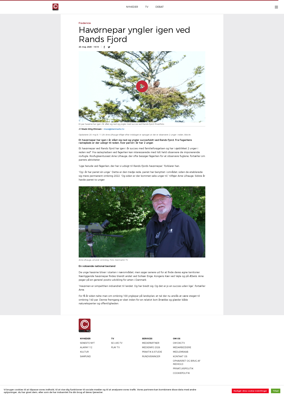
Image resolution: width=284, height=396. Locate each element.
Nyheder (85, 338)
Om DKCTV (179, 343)
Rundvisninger (151, 356)
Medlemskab (180, 352)
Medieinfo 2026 (151, 347)
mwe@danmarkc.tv (114, 129)
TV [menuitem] (146, 6)
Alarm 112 (86, 347)
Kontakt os (180, 356)
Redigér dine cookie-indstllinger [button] (250, 391)
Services (147, 338)
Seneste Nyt (87, 343)
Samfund (85, 356)
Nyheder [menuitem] (132, 6)
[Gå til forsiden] (55, 6)
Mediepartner (150, 343)
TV (112, 338)
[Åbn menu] (275, 7)
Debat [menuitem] (159, 6)
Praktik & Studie (152, 352)
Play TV (115, 347)
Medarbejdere (182, 347)
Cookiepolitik (181, 373)
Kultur (84, 352)
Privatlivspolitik (183, 368)
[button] (104, 47)
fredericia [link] (85, 23)
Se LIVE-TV (116, 343)
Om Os (176, 338)
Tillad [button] (276, 391)
